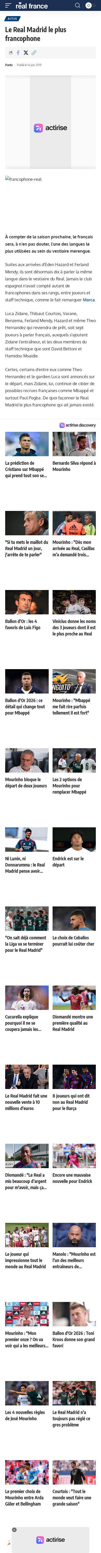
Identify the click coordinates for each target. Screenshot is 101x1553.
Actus (12, 18)
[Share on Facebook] (17, 52)
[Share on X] (26, 52)
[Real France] (34, 5)
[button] (9, 5)
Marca (89, 299)
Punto (9, 65)
